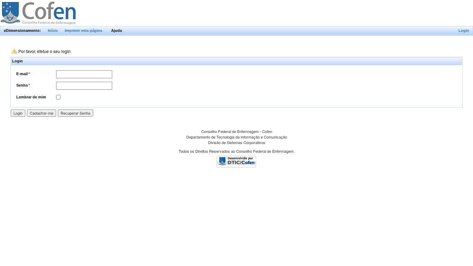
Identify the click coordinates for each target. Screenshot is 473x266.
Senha (23, 85)
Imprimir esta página (83, 30)
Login (463, 30)
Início (53, 30)
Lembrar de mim (31, 97)
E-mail (23, 74)
